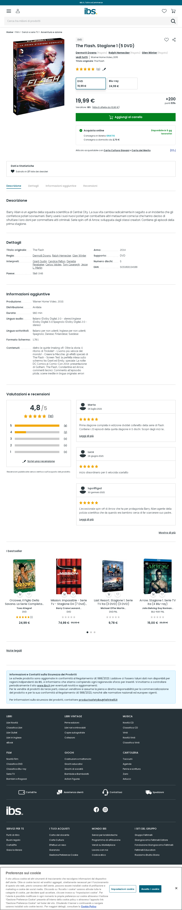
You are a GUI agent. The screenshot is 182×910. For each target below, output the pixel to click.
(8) (65, 425)
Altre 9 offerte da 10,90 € (106, 107)
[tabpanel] (24, 592)
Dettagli (33, 186)
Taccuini (127, 758)
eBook (9, 742)
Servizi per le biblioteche (104, 834)
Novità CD (128, 722)
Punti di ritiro (12, 834)
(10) (50, 416)
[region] (91, 888)
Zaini (125, 773)
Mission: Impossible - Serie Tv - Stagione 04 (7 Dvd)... (69, 602)
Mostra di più (167, 532)
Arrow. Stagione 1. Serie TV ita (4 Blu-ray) (158, 602)
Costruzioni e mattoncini (78, 758)
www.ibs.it (43, 685)
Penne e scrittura (132, 768)
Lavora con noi (100, 849)
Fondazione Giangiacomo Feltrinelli (154, 844)
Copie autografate (75, 732)
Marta (92, 405)
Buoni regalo (13, 839)
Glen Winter (149, 52)
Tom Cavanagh (71, 264)
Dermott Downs (86, 52)
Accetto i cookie (150, 888)
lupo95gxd (95, 488)
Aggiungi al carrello (128, 117)
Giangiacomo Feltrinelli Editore (151, 839)
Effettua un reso (57, 844)
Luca (91, 452)
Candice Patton (56, 261)
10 (98, 69)
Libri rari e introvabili (75, 727)
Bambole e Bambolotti (77, 773)
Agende (127, 763)
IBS (89, 107)
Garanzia (54, 849)
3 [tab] (94, 632)
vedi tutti (82, 57)
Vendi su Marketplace (103, 844)
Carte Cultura (56, 839)
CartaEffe (11, 844)
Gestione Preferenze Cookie (63, 854)
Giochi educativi (73, 763)
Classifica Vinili (131, 742)
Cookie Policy (88, 906)
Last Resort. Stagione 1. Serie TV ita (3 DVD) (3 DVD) (113, 602)
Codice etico (99, 854)
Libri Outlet (11, 732)
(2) (65, 432)
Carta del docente (59, 834)
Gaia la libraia (14, 849)
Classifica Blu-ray (16, 768)
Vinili (125, 732)
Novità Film (12, 758)
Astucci (127, 778)
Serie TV (10, 773)
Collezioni (70, 737)
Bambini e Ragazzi (16, 778)
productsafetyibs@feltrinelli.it (98, 700)
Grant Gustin (40, 261)
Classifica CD (130, 727)
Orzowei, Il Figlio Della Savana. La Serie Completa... (24, 602)
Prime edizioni (72, 722)
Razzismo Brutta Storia (147, 854)
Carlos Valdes (53, 264)
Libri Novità (12, 722)
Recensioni (90, 186)
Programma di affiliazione (106, 839)
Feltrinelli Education (145, 849)
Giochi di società (74, 768)
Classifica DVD (14, 763)
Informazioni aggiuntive (61, 186)
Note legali (14, 651)
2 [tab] (91, 632)
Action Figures (72, 778)
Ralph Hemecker (119, 52)
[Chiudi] (176, 888)
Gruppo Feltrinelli (143, 834)
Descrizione (13, 186)
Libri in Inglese (13, 737)
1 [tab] (87, 632)
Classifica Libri (14, 727)
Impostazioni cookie (122, 888)
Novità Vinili (129, 737)
